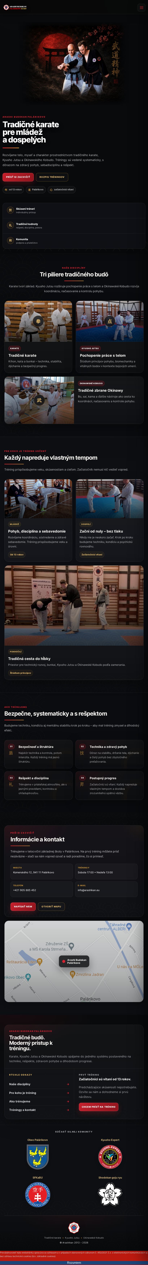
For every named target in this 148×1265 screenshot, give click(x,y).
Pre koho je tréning (39, 1093)
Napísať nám (23, 906)
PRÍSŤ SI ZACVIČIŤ (18, 177)
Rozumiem (74, 1262)
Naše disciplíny (39, 1084)
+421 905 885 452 (24, 890)
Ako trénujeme (39, 1101)
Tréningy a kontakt (39, 1110)
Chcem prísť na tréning (99, 1106)
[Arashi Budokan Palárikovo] (74, 1228)
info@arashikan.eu (88, 890)
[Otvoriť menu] (141, 8)
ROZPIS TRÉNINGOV (52, 177)
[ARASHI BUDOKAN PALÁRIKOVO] (15, 7)
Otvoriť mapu (51, 906)
